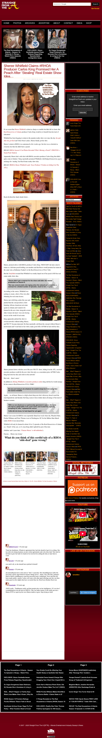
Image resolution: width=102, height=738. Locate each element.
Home (6, 23)
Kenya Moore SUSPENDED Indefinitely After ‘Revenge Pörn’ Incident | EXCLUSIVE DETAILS (73, 298)
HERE (10, 421)
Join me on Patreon (72, 498)
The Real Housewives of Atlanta (49, 481)
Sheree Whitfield (20, 129)
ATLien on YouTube (83, 546)
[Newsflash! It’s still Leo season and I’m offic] (70, 582)
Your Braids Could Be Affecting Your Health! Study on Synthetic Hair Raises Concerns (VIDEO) (49, 672)
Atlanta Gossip (7, 481)
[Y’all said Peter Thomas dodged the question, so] (87, 582)
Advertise (44, 23)
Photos (17, 23)
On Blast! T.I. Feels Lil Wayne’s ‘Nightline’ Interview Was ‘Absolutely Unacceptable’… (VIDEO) (73, 420)
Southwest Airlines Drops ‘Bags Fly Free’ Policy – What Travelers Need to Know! (18, 707)
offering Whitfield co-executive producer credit (27, 382)
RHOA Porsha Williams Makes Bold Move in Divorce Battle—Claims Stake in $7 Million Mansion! (74, 363)
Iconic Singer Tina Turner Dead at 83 (81, 692)
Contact (68, 23)
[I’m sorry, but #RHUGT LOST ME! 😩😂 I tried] (78, 582)
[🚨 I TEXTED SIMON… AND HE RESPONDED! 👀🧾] (87, 587)
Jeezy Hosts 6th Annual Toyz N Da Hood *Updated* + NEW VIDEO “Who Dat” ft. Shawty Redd (74, 256)
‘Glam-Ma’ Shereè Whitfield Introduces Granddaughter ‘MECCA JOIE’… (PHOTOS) (41, 466)
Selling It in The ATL (28, 481)
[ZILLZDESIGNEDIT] (51, 733)
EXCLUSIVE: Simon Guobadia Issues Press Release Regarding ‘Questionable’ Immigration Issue (35, 54)
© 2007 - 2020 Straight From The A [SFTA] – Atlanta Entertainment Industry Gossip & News (51, 725)
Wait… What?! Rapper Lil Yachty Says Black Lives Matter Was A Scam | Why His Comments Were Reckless (18, 694)
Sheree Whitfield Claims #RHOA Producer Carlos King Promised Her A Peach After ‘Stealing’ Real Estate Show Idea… (32, 71)
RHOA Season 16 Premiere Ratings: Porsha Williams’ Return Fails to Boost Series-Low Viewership (17, 701)
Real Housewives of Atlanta (12, 132)
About (56, 23)
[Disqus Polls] (33, 514)
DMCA (79, 23)
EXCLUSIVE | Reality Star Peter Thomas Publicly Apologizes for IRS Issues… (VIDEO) (50, 708)
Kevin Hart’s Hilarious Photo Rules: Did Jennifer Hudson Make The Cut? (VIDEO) (50, 686)
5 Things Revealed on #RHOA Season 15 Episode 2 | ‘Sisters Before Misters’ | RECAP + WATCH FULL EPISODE (52, 468)
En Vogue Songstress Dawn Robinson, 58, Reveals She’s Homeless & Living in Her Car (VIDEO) (57, 54)
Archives (30, 23)
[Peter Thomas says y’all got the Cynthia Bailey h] (70, 587)
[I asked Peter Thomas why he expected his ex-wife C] (95, 582)
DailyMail (12, 273)
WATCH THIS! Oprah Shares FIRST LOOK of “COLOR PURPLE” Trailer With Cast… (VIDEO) (83, 701)
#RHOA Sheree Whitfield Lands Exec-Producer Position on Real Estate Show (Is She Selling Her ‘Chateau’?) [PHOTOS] (19, 469)
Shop (89, 23)
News (17, 481)
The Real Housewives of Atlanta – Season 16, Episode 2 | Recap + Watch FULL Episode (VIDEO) (13, 54)
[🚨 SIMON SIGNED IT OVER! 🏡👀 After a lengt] (95, 587)
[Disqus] (33, 568)
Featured (13, 481)
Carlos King (21, 481)
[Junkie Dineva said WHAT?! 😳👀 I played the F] (78, 587)
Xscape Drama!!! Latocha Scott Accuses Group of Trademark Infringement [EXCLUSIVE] (83, 680)
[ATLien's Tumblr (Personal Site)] (83, 474)
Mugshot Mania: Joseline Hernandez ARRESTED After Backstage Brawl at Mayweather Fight (82, 687)
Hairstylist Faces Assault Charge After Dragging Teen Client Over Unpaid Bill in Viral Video (50, 680)
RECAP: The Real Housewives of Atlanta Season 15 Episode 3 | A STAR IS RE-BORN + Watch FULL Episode (30, 468)
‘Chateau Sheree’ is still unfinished (32, 430)
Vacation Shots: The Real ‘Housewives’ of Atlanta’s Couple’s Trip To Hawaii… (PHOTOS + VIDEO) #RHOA (9, 467)
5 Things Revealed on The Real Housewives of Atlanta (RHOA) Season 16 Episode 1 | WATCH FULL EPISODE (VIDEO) (50, 703)
